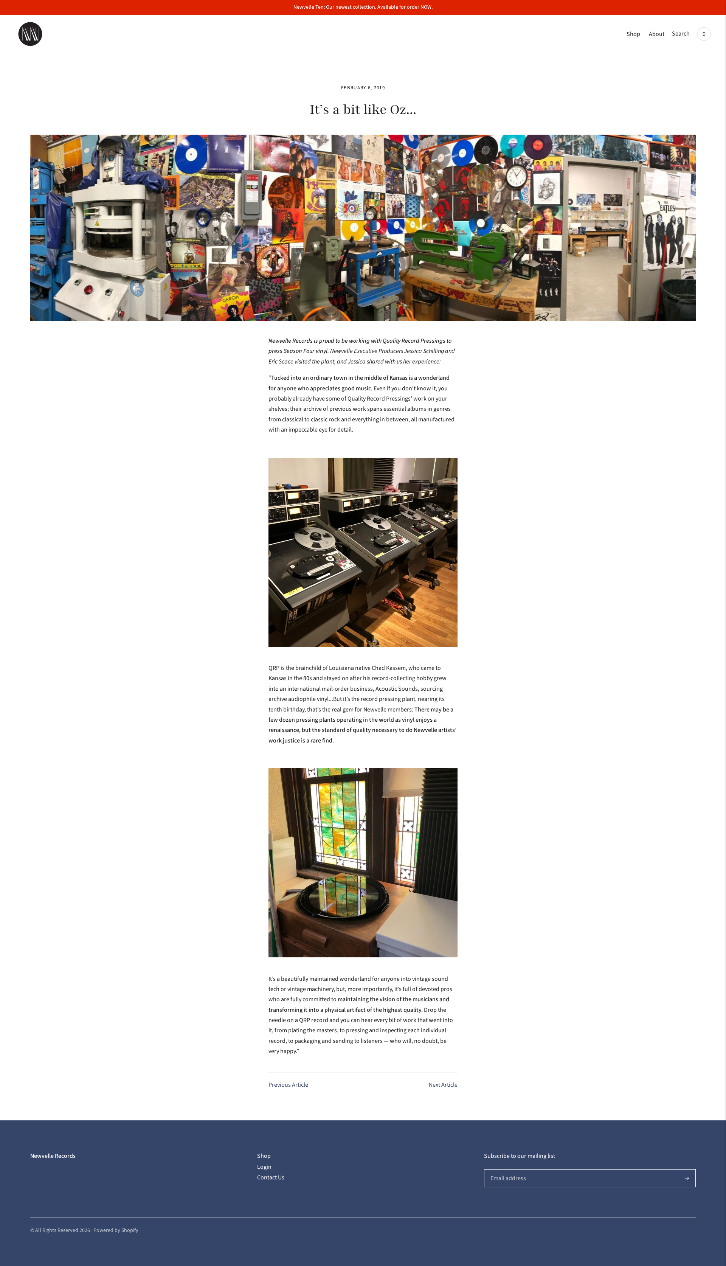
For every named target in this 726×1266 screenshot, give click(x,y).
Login (264, 1167)
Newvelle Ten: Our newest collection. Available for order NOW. (363, 7)
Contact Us (270, 1177)
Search (681, 34)
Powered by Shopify (115, 1230)
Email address (507, 1169)
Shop (633, 34)
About (656, 34)
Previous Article (288, 1085)
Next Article (443, 1085)
